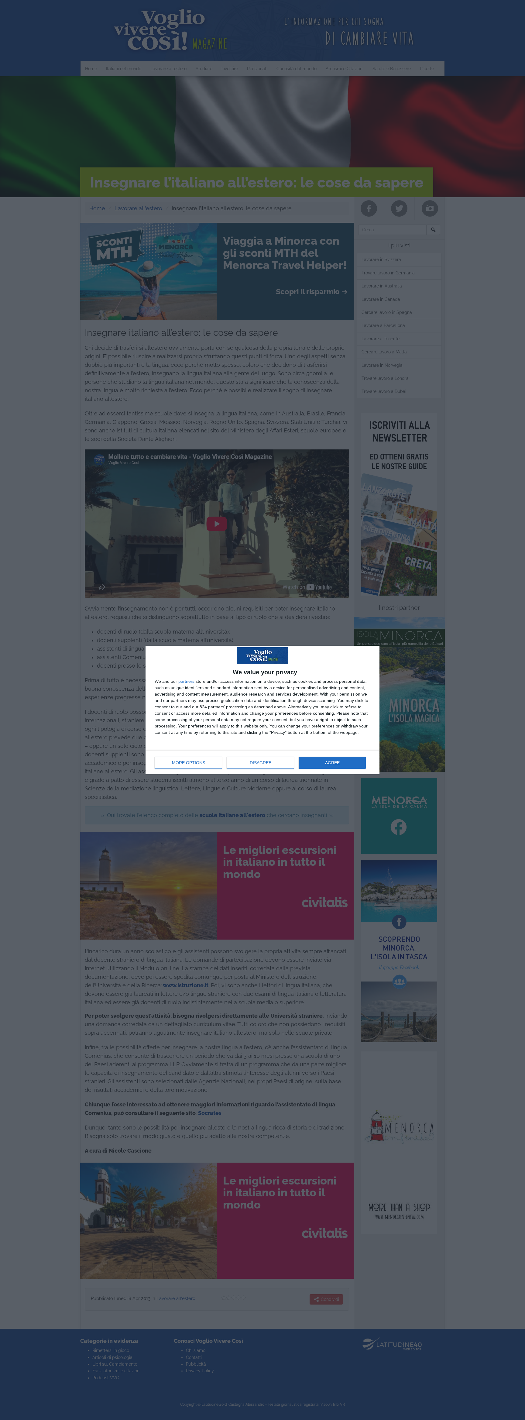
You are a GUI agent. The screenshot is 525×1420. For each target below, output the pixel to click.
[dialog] (262, 710)
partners (186, 681)
